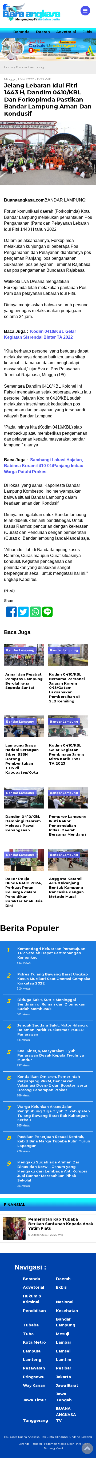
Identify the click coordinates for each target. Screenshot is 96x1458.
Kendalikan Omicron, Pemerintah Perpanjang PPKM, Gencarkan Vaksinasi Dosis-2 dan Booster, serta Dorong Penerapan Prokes (52, 1083)
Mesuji (62, 1333)
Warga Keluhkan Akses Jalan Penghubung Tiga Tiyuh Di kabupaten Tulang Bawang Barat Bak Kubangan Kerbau (53, 1113)
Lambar (63, 1342)
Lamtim (63, 1359)
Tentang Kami (53, 1448)
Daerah (43, 32)
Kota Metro (34, 1342)
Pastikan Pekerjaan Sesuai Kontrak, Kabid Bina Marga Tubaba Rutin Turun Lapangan (53, 1141)
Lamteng (32, 1359)
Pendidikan (34, 1310)
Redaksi (37, 1444)
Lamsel (63, 1351)
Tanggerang (35, 1420)
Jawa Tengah (64, 1397)
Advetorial (66, 32)
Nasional (64, 1302)
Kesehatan (67, 1310)
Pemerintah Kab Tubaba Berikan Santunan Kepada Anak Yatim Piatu (60, 1223)
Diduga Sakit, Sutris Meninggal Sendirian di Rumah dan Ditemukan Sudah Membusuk (51, 1004)
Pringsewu (34, 1377)
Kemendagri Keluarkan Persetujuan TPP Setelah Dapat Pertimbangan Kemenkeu (51, 953)
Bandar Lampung (30, 67)
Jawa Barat (67, 1385)
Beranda (21, 32)
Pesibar (63, 1368)
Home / (10, 67)
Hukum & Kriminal (32, 1299)
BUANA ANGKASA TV (66, 1414)
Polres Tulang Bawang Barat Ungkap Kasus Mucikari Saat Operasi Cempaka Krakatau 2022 (53, 978)
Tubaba (31, 1325)
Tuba (28, 1333)
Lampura (32, 1351)
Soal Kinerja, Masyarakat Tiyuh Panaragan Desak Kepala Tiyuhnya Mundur (50, 1055)
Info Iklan (82, 1444)
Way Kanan (34, 1385)
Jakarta (63, 1377)
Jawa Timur (34, 1400)
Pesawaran (34, 1368)
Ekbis (87, 32)
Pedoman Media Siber (59, 1444)
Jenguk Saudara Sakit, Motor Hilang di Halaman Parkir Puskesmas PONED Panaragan (53, 1029)
